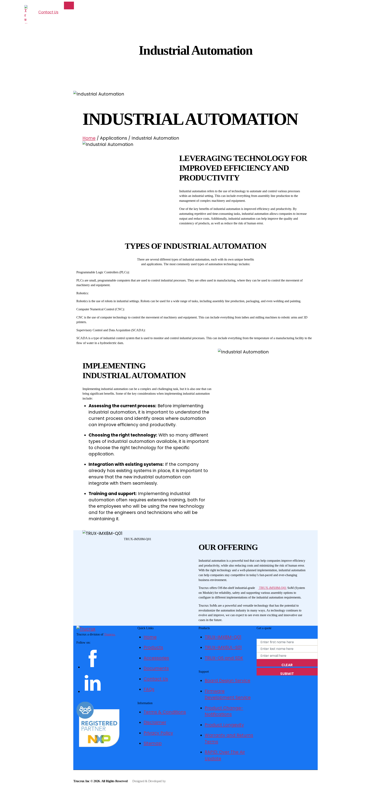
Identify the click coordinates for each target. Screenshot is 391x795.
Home (89, 138)
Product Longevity (224, 725)
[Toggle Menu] (69, 5)
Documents (156, 668)
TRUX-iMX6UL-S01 (223, 647)
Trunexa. (109, 634)
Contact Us (48, 12)
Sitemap (153, 743)
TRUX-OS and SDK (224, 658)
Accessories (156, 658)
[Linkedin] (106, 683)
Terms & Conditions (165, 712)
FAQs (149, 689)
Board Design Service (227, 680)
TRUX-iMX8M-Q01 (272, 588)
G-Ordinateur (174, 781)
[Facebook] (106, 658)
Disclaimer (155, 722)
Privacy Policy (158, 733)
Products (153, 647)
